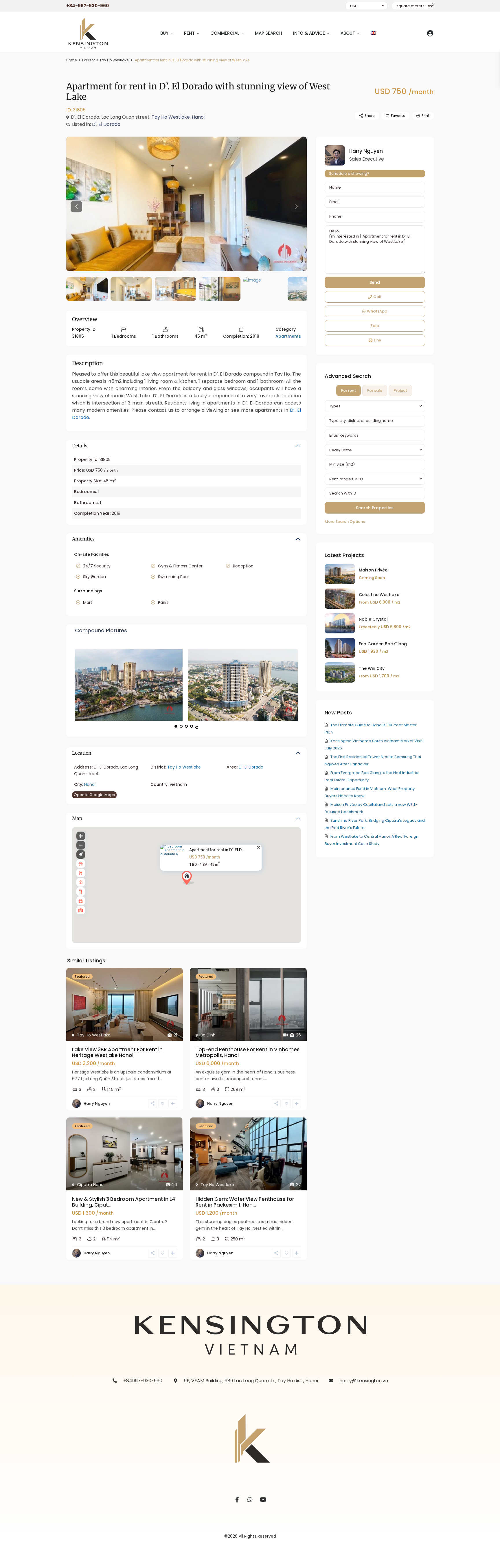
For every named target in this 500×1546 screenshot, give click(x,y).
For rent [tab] (348, 390)
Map (77, 818)
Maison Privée (373, 570)
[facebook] (237, 1500)
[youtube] (263, 1500)
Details (79, 445)
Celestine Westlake (379, 595)
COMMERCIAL (224, 33)
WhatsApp (377, 311)
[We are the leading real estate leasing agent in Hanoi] (186, 204)
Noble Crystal (373, 619)
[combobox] (375, 406)
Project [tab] (400, 390)
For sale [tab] (374, 390)
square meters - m (415, 6)
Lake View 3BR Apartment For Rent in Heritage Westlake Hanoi (117, 1052)
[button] (188, 878)
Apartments (288, 336)
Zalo (374, 325)
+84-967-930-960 (87, 6)
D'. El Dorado (106, 124)
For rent (88, 60)
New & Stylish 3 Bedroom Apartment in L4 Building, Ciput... (123, 1202)
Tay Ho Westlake (114, 60)
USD (354, 6)
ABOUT (348, 33)
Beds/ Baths (340, 450)
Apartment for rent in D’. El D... (217, 850)
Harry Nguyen (97, 1103)
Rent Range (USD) (346, 479)
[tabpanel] (375, 462)
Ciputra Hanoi (90, 1184)
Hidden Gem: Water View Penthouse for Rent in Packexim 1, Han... (245, 1202)
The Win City (372, 668)
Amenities (83, 539)
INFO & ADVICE (309, 33)
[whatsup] (250, 1500)
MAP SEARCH (268, 33)
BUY (164, 33)
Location (81, 753)
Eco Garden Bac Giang (383, 644)
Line (377, 340)
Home (71, 60)
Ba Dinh (208, 1035)
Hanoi (198, 117)
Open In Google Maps (94, 794)
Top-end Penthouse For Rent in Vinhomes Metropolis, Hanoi (247, 1052)
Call (377, 296)
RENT (189, 33)
